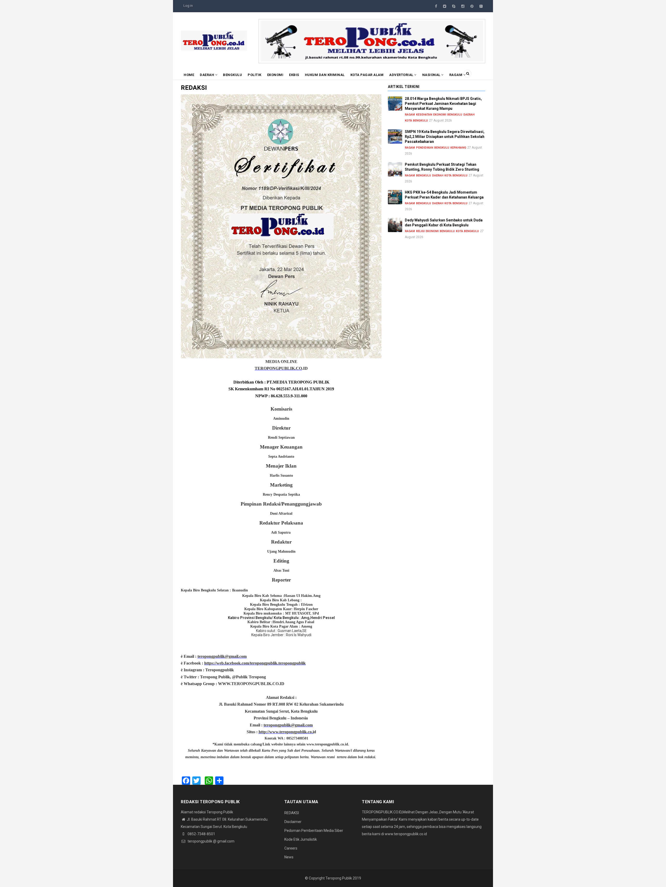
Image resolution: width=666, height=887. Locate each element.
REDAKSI (291, 813)
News (288, 857)
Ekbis (294, 75)
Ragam (456, 75)
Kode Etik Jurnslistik (300, 839)
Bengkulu (232, 75)
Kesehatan (424, 114)
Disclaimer (293, 822)
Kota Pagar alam (367, 75)
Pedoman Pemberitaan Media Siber (313, 830)
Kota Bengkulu (416, 120)
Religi (420, 231)
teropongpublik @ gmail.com (210, 841)
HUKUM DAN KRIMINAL (325, 75)
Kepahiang (458, 147)
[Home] (214, 40)
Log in (188, 6)
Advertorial (401, 75)
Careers (290, 848)
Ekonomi (275, 75)
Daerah (207, 75)
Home (189, 75)
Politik (254, 75)
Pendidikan (424, 147)
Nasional (431, 75)
